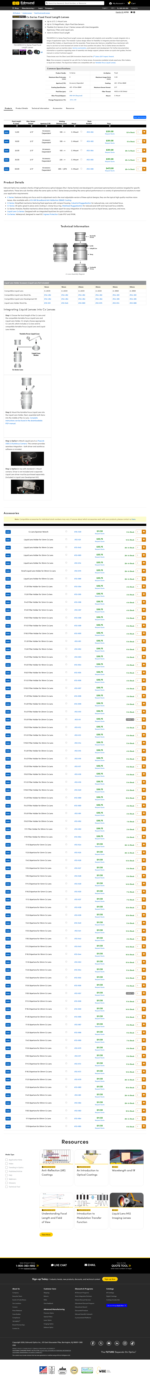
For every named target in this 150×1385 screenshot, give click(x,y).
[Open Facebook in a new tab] (93, 1344)
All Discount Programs (82, 1293)
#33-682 (77, 1103)
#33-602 (77, 649)
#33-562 (90, 132)
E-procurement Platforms (83, 1318)
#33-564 (90, 150)
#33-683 (77, 1110)
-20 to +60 (73, 100)
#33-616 (78, 758)
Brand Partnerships (18, 1325)
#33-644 (77, 954)
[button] (124, 8)
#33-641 (78, 931)
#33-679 (77, 1079)
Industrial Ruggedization (81, 203)
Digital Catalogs (111, 1296)
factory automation (79, 48)
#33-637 (77, 899)
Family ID (120, 12)
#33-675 (99, 303)
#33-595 (77, 594)
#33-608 (77, 696)
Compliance (16, 1318)
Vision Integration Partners (83, 1296)
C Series (10, 197)
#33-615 (78, 751)
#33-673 (77, 1071)
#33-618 (78, 774)
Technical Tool (14, 1187)
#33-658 (77, 1001)
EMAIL (92, 1265)
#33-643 (77, 946)
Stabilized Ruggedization (72, 206)
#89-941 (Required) (76, 96)
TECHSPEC (16, 1321)
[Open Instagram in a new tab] (125, 1344)
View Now (56, 1176)
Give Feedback (48, 1303)
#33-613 (78, 735)
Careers (15, 1307)
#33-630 (77, 891)
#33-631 (47, 303)
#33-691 (78, 813)
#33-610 (78, 711)
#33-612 (78, 727)
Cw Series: (11, 214)
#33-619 (78, 782)
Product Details (22, 108)
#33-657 (77, 993)
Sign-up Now (110, 1279)
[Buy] (144, 132)
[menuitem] (17, 8)
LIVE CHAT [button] (60, 1265)
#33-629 (77, 884)
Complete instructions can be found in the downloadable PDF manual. (23, 421)
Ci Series (10, 203)
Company (49, 8)
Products (8, 108)
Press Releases (17, 1310)
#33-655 (77, 977)
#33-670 (77, 1048)
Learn (40, 8)
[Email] (131, 12)
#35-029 (77, 532)
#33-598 (77, 618)
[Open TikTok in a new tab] (132, 1344)
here (133, 519)
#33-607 (77, 688)
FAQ (10, 1175)
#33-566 (90, 169)
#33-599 (77, 625)
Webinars (12, 1179)
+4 (41, 52)
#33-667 (77, 1024)
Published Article (15, 1171)
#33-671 (78, 1056)
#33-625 (77, 852)
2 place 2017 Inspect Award (103, 56)
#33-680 (77, 1087)
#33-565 (90, 159)
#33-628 (77, 876)
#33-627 (77, 868)
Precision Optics (49, 1313)
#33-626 (77, 860)
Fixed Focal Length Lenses (42, 13)
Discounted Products (81, 1310)
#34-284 (47, 299)
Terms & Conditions (39, 1348)
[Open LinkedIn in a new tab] (117, 1344)
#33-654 (77, 970)
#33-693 (77, 829)
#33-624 (77, 844)
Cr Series (10, 206)
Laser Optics (48, 1320)
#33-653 (77, 962)
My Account (118, 4)
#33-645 (64, 303)
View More (46, 1234)
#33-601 (78, 641)
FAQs (45, 1300)
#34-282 (47, 295)
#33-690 (77, 805)
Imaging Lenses (27, 13)
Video (11, 1163)
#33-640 (77, 923)
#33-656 (77, 985)
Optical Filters (48, 1317)
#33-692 (77, 821)
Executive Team (17, 1296)
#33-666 (77, 1017)
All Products (16, 13)
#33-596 (77, 602)
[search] (74, 3)
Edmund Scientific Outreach (83, 1314)
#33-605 (77, 672)
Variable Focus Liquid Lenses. (106, 63)
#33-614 (78, 743)
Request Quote (110, 134)
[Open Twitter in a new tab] (101, 1344)
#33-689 (77, 798)
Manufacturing (28, 8)
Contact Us (134, 8)
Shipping (46, 1293)
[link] (132, 2)
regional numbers (30, 1268)
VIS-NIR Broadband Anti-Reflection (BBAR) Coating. (51, 200)
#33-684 (77, 1118)
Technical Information (40, 108)
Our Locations (16, 1303)
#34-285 (116, 299)
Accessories (57, 108)
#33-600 (77, 633)
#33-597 (77, 610)
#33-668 (77, 1032)
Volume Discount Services (83, 1300)
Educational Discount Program (84, 1303)
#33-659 (77, 1009)
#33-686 (133, 303)
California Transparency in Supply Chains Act (27, 1352)
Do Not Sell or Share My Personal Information (55, 1350)
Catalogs (110, 1293)
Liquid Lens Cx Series (15, 211)
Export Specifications (140, 117)
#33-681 (78, 1095)
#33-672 (77, 1064)
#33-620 (77, 790)
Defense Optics (48, 1327)
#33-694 (77, 837)
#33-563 (90, 141)
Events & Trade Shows (19, 1300)
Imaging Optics (48, 1324)
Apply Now (116, 1305)
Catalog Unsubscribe (113, 1300)
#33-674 (116, 303)
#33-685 (77, 1126)
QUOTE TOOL (120, 1265)
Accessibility (51, 1348)
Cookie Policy (27, 1348)
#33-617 (78, 766)
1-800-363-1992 (123, 8)
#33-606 (77, 680)
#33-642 (77, 938)
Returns (46, 1296)
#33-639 (77, 915)
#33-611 (78, 719)
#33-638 (77, 907)
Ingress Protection (50, 214)
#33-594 (77, 586)
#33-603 (77, 657)
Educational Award (81, 1307)
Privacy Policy (17, 1348)
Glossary (12, 1183)
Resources (70, 108)
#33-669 (77, 1040)
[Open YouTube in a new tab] (109, 1344)
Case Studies (16, 1314)
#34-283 (116, 295)
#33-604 (77, 665)
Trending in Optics (16, 1167)
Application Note (15, 1160)
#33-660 (81, 303)
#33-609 (77, 704)
